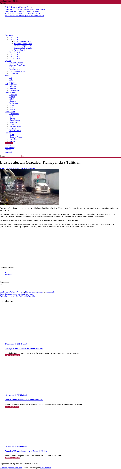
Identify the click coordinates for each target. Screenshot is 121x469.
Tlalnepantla (14, 90)
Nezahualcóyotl (15, 126)
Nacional (8, 133)
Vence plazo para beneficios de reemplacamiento (23, 11)
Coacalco (20, 292)
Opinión (8, 61)
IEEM (11, 99)
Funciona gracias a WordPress (11, 468)
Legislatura (13, 103)
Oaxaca (12, 141)
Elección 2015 (14, 37)
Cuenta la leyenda (16, 63)
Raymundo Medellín (17, 71)
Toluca (12, 107)
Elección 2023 (14, 56)
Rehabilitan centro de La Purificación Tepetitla (17, 296)
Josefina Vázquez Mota (23, 46)
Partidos (8, 76)
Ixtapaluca (13, 122)
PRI (10, 78)
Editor (32, 168)
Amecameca (14, 114)
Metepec (12, 105)
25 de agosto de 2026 (13, 395)
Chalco (12, 118)
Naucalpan (13, 88)
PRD (11, 80)
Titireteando (13, 73)
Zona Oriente (10, 112)
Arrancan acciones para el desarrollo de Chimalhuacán (25, 9)
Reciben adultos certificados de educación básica (23, 13)
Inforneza (13, 67)
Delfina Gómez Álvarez (23, 44)
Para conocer (9, 148)
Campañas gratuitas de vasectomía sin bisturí (16, 294)
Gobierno (13, 101)
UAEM (12, 109)
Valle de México (11, 84)
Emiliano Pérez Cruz (17, 65)
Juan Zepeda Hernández (23, 48)
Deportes (8, 146)
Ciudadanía (9, 143)
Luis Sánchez (14, 69)
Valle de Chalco (15, 131)
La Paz (12, 124)
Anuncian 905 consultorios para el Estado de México (24, 16)
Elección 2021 (14, 54)
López (34, 292)
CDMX (12, 135)
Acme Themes (45, 468)
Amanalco (13, 95)
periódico (40, 292)
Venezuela (8, 152)
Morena (12, 82)
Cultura (12, 97)
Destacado (13, 292)
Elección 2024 (14, 59)
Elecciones (9, 35)
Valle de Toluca (10, 92)
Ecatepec (12, 116)
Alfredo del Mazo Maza (23, 42)
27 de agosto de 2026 (13, 344)
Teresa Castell (19, 50)
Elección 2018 (14, 52)
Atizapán (12, 86)
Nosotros (8, 150)
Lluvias (28, 292)
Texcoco (12, 129)
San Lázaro (13, 139)
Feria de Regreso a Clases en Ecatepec (19, 7)
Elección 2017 (14, 39)
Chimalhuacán (14, 120)
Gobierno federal (15, 137)
